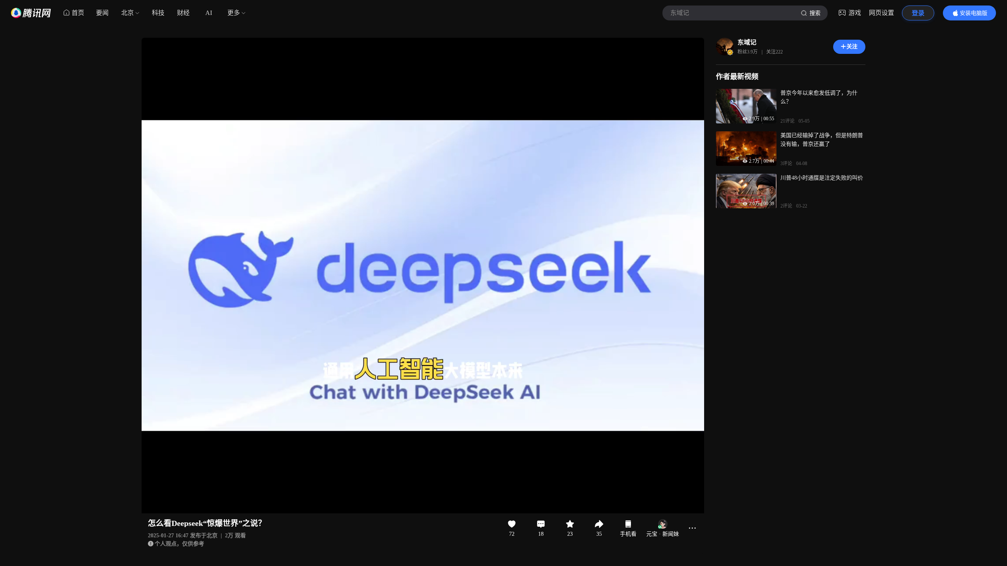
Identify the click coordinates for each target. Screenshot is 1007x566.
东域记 (747, 42)
